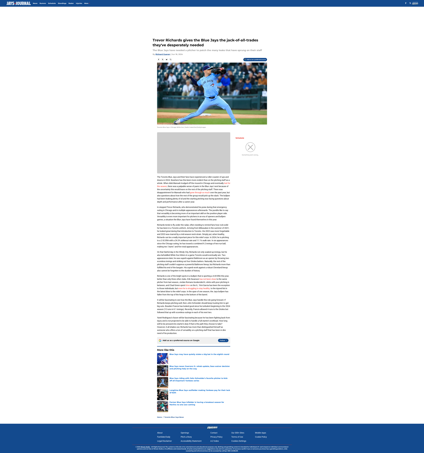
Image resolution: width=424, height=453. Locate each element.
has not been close (208, 279)
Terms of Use (237, 437)
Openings (185, 433)
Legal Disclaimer (164, 441)
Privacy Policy (216, 437)
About (160, 433)
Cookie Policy (261, 437)
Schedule (52, 3)
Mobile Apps (260, 433)
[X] (410, 3)
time (188, 285)
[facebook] (405, 3)
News (35, 3)
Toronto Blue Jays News (174, 417)
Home (159, 417)
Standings (62, 3)
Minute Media (145, 447)
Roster (71, 3)
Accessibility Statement (191, 441)
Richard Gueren (163, 54)
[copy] (170, 59)
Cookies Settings (238, 441)
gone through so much (200, 192)
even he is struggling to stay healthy (194, 288)
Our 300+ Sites (237, 433)
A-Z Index (214, 441)
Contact (213, 433)
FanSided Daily (163, 437)
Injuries (79, 3)
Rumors (43, 3)
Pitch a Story (186, 437)
